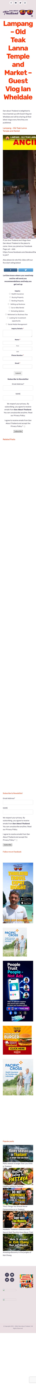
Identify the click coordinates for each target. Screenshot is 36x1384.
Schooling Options (17, 311)
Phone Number (17, 355)
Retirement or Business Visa (18, 314)
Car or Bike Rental (17, 308)
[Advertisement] (18, 766)
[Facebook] (7, 1275)
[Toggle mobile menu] (32, 16)
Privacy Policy (19, 415)
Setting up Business (17, 304)
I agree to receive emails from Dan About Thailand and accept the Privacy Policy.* (18, 423)
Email (17, 363)
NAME (18, 394)
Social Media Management (17, 324)
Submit (18, 373)
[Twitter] (7, 1280)
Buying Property (18, 297)
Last (17, 351)
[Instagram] (12, 1280)
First (17, 346)
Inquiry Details (18, 328)
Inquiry (17, 291)
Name (17, 340)
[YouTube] (12, 1275)
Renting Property (17, 301)
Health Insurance (17, 294)
